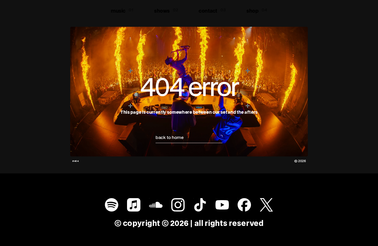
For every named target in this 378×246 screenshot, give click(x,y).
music (118, 11)
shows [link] (162, 11)
